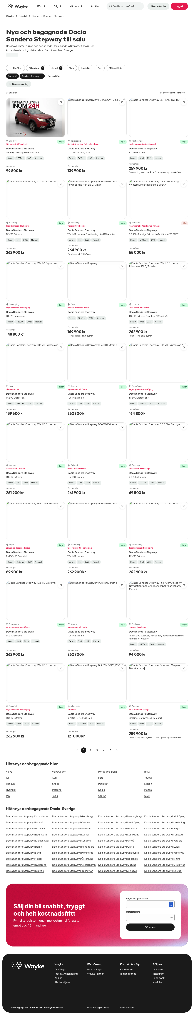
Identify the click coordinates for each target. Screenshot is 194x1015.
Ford (101, 777)
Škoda (56, 783)
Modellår (85, 68)
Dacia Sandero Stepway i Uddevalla (118, 852)
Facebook (159, 977)
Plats (71, 68)
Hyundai (11, 789)
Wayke (10, 16)
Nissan (148, 783)
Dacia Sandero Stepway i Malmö (24, 822)
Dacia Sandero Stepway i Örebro (71, 822)
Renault (10, 783)
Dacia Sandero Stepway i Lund (23, 852)
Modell (56, 68)
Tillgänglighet (128, 973)
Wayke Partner (95, 973)
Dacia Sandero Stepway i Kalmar (70, 834)
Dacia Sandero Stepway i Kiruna (162, 858)
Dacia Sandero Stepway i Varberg (163, 840)
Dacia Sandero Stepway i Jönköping (164, 816)
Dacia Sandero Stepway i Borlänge (118, 858)
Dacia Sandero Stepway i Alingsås (117, 870)
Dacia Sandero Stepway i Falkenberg (73, 846)
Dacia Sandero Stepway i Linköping (164, 822)
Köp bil (41, 6)
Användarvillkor (127, 1007)
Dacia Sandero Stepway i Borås (24, 846)
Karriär (58, 977)
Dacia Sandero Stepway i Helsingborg (120, 816)
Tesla (55, 795)
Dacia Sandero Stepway (20, 148)
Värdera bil (76, 6)
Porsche (57, 789)
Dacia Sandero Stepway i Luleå (162, 846)
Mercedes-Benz (107, 771)
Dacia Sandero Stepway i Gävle (116, 846)
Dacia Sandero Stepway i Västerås (71, 828)
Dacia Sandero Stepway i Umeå (116, 840)
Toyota (148, 777)
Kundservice (127, 969)
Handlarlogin (94, 969)
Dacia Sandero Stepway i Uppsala (25, 828)
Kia (8, 777)
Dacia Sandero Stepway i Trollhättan (72, 870)
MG (8, 795)
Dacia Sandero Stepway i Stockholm (27, 816)
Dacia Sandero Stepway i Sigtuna (117, 864)
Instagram (158, 973)
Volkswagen (59, 771)
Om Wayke (61, 969)
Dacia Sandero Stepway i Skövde (25, 870)
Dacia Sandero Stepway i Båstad (163, 870)
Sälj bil (57, 6)
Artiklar (95, 6)
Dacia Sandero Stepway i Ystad (24, 858)
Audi (54, 777)
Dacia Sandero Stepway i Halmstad (118, 828)
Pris (99, 68)
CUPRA (102, 795)
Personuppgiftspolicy (98, 1007)
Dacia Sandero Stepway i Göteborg (72, 816)
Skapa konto (158, 6)
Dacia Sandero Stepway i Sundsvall (72, 840)
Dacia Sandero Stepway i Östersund (72, 858)
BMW (147, 771)
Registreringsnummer (137, 898)
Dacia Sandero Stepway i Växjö (161, 828)
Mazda (148, 789)
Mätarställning (116, 68)
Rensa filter (54, 76)
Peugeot (103, 783)
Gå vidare (150, 927)
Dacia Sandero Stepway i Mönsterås (72, 852)
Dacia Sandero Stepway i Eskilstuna (26, 834)
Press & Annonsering (66, 973)
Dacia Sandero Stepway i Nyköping (26, 864)
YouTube (157, 982)
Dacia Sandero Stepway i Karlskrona (118, 834)
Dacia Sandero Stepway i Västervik (164, 852)
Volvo (9, 771)
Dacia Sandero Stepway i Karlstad (163, 834)
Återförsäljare (62, 982)
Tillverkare (36, 68)
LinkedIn (158, 969)
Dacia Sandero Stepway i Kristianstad (27, 840)
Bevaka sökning (20, 84)
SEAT (147, 795)
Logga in (179, 6)
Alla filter (17, 68)
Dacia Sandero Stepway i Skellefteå (164, 864)
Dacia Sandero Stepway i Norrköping (119, 822)
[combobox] (125, 6)
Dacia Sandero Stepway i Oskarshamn (74, 864)
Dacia (35, 16)
